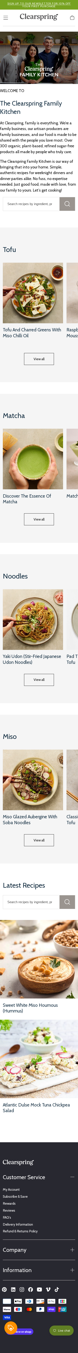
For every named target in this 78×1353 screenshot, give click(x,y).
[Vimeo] (48, 1289)
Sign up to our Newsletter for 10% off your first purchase (39, 5)
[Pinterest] (4, 1289)
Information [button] (17, 1270)
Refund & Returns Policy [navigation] (20, 1231)
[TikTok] (57, 1289)
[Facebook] (30, 1289)
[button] (5, 18)
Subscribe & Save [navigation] (15, 1196)
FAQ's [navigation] (7, 1217)
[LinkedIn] (13, 1289)
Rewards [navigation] (9, 1203)
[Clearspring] (18, 1163)
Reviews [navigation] (9, 1210)
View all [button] (39, 359)
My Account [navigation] (11, 1189)
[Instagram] (22, 1289)
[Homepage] (39, 18)
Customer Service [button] (24, 1177)
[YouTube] (39, 1289)
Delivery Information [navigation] (18, 1224)
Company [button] (14, 1249)
